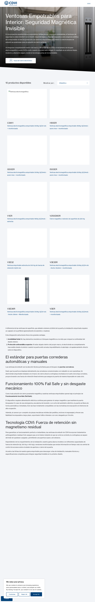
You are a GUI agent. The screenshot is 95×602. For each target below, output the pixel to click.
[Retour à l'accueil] (10, 3)
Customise (12, 594)
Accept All (36, 594)
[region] (24, 588)
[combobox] (73, 83)
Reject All (24, 594)
